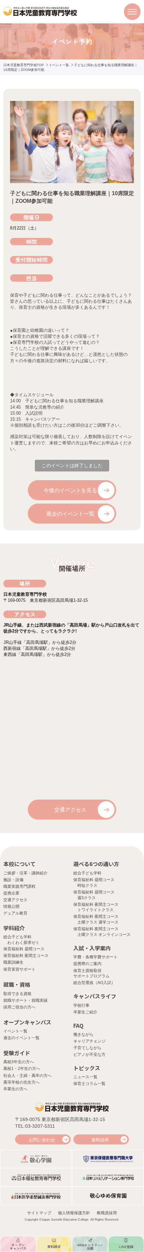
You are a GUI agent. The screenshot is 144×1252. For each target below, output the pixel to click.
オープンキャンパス (27, 1022)
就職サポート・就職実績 (25, 1000)
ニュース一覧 (85, 1077)
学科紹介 (14, 928)
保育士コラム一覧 (89, 1083)
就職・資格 (16, 984)
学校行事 (81, 1005)
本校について (19, 864)
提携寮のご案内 (87, 963)
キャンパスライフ (94, 996)
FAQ (78, 1025)
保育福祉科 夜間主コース (26, 955)
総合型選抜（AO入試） (94, 982)
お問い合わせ (42, 1139)
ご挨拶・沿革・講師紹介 (25, 873)
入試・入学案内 (92, 948)
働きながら (83, 1034)
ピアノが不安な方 (89, 1054)
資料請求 (100, 1139)
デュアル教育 (15, 913)
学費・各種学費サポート (95, 957)
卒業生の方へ (15, 1089)
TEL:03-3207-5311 (35, 1126)
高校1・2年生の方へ (21, 1068)
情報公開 (11, 906)
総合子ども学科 (87, 873)
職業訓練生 (13, 962)
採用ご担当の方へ (19, 1007)
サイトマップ (39, 1213)
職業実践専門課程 (19, 886)
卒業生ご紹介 (85, 1012)
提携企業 (11, 893)
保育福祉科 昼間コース (24, 949)
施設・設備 (13, 879)
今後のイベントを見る (70, 490)
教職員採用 (107, 1213)
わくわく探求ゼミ (23, 942)
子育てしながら (87, 1048)
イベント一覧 (59, 65)
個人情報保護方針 (74, 1213)
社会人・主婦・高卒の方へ (27, 1075)
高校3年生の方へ (18, 1062)
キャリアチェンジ (89, 1041)
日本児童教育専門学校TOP (23, 65)
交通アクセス (70, 810)
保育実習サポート (19, 969)
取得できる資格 (17, 993)
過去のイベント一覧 (70, 514)
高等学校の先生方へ (21, 1082)
